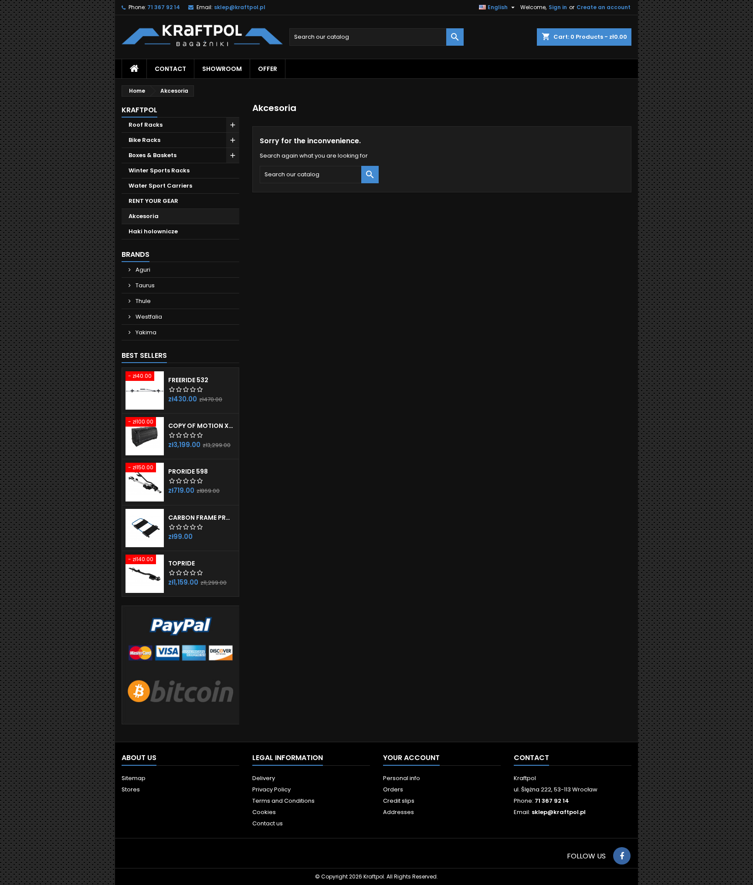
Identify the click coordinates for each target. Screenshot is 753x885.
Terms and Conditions (283, 801)
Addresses (398, 812)
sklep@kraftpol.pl (239, 7)
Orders (393, 789)
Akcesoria (144, 216)
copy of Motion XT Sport (201, 425)
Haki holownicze (153, 231)
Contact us (267, 823)
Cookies (264, 812)
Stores (131, 789)
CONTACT (170, 68)
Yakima (145, 332)
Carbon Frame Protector (201, 517)
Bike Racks (144, 140)
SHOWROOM (222, 68)
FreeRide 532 (188, 380)
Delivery (263, 778)
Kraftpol (139, 110)
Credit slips (398, 801)
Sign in (558, 7)
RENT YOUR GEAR (153, 201)
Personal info (401, 778)
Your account (411, 758)
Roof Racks (146, 125)
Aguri (142, 270)
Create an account (604, 7)
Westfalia (148, 317)
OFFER (267, 68)
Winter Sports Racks (159, 170)
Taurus (144, 285)
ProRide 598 (188, 471)
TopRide (181, 563)
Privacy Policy (271, 789)
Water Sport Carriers (160, 186)
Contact (531, 758)
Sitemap (134, 778)
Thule (142, 301)
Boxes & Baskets (152, 155)
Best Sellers (144, 355)
